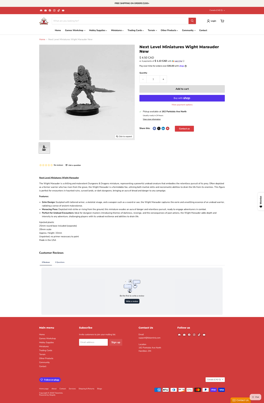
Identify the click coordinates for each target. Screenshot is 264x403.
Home (58, 30)
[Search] (192, 21)
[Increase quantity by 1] (163, 79)
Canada (216, 10)
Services (72, 388)
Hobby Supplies (97, 30)
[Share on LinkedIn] (163, 128)
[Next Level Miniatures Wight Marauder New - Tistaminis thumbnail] (44, 148)
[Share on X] (158, 128)
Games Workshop (74, 30)
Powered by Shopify (47, 395)
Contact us (184, 128)
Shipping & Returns (86, 388)
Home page (44, 388)
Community (188, 30)
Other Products (169, 30)
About (54, 388)
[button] (182, 61)
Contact (203, 30)
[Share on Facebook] (154, 128)
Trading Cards (135, 30)
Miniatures (116, 30)
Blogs (99, 388)
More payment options (182, 105)
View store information (152, 119)
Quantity (143, 73)
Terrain (152, 30)
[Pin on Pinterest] (167, 128)
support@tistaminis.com (149, 337)
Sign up (115, 342)
